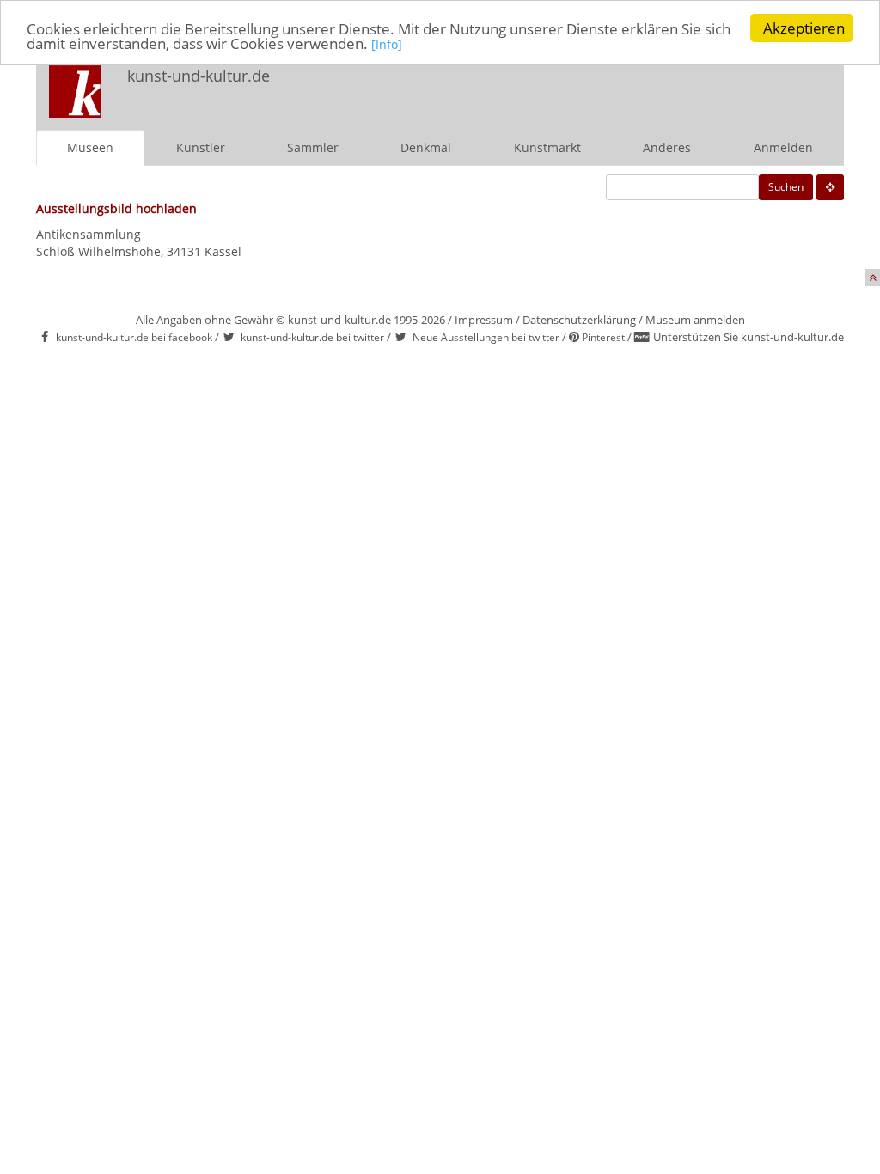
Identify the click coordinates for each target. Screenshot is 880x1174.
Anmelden (783, 147)
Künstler (200, 147)
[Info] (386, 44)
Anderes (667, 147)
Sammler (313, 147)
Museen (90, 147)
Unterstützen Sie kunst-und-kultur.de (748, 337)
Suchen (786, 187)
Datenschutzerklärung (579, 319)
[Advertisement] (617, 91)
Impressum (484, 319)
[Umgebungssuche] (830, 187)
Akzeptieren (804, 28)
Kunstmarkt (547, 147)
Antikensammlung (88, 234)
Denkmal (425, 147)
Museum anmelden (695, 319)
